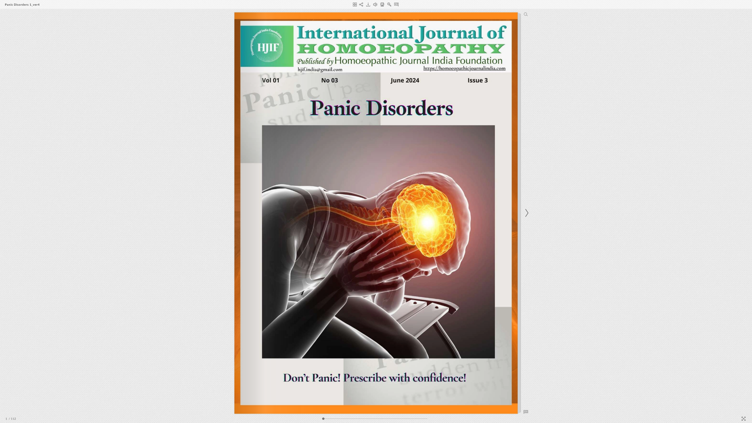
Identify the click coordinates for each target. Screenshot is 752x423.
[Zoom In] (389, 4)
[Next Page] (526, 212)
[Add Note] (526, 412)
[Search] (526, 14)
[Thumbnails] (355, 4)
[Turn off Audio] (375, 4)
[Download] (368, 4)
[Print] (382, 4)
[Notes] (396, 4)
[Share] (361, 4)
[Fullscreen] (743, 418)
